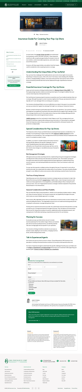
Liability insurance (31, 118)
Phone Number (32, 273)
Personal (31, 284)
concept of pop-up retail (42, 54)
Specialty (31, 289)
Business (31, 286)
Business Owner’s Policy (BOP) (62, 90)
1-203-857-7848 (74, 361)
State (29, 277)
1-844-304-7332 (62, 361)
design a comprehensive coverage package (39, 247)
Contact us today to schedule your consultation (46, 249)
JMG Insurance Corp (12, 388)
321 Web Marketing (25, 388)
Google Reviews (67, 388)
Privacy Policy (74, 388)
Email (29, 269)
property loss (46, 180)
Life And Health (33, 287)
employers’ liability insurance (61, 133)
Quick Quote (60, 388)
